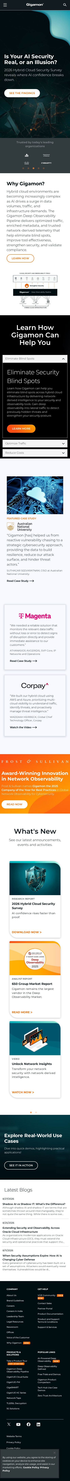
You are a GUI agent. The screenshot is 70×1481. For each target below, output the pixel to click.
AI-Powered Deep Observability (47, 1359)
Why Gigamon (14, 1343)
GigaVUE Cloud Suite (17, 1377)
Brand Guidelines (15, 1300)
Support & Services (47, 1327)
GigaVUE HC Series (16, 1392)
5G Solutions (13, 1408)
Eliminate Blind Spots (19, 358)
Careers (10, 1306)
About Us (11, 1295)
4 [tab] (40, 170)
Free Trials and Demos (49, 1374)
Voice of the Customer (18, 1337)
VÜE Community (47, 1295)
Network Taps (14, 1398)
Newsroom (12, 1327)
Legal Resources (15, 1321)
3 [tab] (35, 170)
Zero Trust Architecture (50, 1395)
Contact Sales (45, 1303)
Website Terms (14, 1436)
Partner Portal (45, 1308)
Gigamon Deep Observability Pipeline (18, 1370)
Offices (10, 1332)
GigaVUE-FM (13, 1382)
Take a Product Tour (17, 1361)
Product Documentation (50, 1314)
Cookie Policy (13, 1448)
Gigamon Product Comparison (47, 1381)
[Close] (54, 1452)
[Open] (5, 5)
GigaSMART (13, 1387)
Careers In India (15, 1311)
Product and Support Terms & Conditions (48, 1320)
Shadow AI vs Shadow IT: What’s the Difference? (34, 1204)
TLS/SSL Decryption (17, 1403)
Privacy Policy (13, 1442)
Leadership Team (15, 1316)
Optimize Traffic (15, 443)
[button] (65, 4)
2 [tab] (37, 131)
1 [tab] (32, 131)
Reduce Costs (14, 452)
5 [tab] (45, 170)
